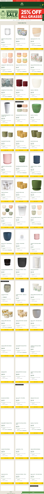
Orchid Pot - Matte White (20, 243)
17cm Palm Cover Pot (4, 294)
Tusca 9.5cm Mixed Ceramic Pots (36, 217)
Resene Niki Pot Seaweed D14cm (21, 345)
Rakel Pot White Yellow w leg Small (21, 320)
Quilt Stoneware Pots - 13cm (35, 38)
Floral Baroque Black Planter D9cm (7, 269)
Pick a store (4, 44)
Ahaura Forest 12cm (4, 474)
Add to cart (6, 176)
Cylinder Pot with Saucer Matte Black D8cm (36, 346)
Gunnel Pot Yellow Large (20, 192)
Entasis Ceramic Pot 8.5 (34, 269)
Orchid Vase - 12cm (19, 217)
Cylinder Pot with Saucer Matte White (6, 39)
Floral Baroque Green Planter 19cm (21, 166)
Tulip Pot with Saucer (4, 192)
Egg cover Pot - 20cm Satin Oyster (36, 474)
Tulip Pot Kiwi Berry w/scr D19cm (36, 192)
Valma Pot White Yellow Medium (6, 345)
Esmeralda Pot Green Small (5, 141)
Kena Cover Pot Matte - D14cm (21, 474)
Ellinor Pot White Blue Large (20, 38)
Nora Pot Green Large (34, 141)
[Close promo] (43, 1)
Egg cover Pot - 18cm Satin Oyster (36, 320)
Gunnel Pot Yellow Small (20, 141)
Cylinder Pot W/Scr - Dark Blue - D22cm (36, 167)
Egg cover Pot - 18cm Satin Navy (6, 243)
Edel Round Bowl (4, 371)
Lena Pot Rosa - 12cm (19, 449)
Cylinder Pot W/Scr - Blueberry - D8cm (21, 295)
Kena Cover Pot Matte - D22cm (21, 269)
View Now (34, 0)
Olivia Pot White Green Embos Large (36, 294)
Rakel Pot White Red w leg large (21, 371)
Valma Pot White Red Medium (35, 449)
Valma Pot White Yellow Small (6, 320)
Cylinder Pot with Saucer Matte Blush (6, 167)
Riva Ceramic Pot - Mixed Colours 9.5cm (6, 218)
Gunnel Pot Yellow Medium (5, 449)
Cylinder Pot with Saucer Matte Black (21, 424)
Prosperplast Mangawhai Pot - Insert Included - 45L (7, 116)
